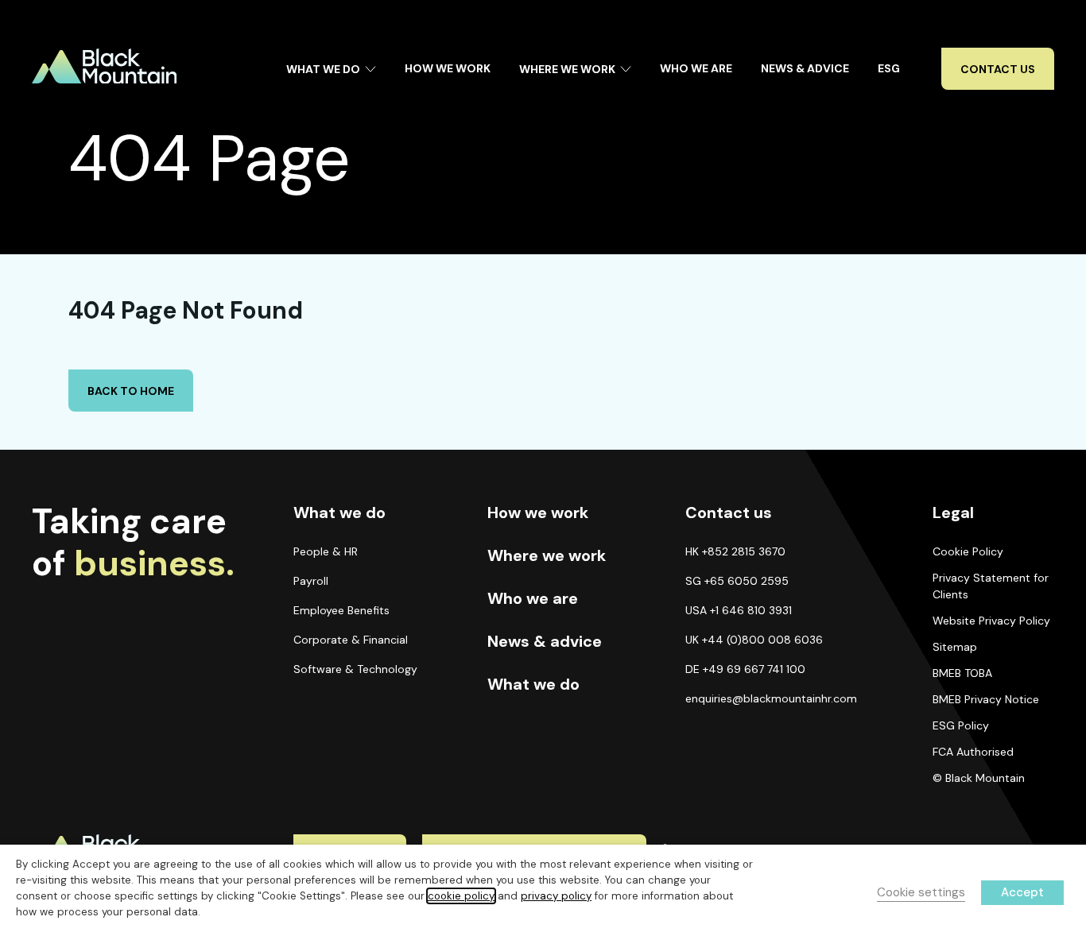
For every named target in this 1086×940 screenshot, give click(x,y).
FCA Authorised (973, 752)
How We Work (448, 68)
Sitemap (955, 647)
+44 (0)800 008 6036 (762, 639)
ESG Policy (961, 725)
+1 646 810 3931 (751, 610)
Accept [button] (1022, 892)
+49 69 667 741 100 (754, 669)
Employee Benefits (341, 610)
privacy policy (556, 896)
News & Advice (805, 68)
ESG (889, 68)
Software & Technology (355, 669)
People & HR (325, 551)
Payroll (310, 581)
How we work (537, 512)
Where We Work (567, 69)
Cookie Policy (968, 551)
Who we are (532, 598)
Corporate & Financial (350, 639)
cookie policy (461, 896)
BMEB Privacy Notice (986, 699)
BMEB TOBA (962, 673)
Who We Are (696, 68)
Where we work (546, 555)
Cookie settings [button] (921, 892)
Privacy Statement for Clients (991, 586)
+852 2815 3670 (743, 551)
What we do (533, 684)
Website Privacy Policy (991, 620)
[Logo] (104, 66)
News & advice (544, 641)
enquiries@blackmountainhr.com (771, 698)
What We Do (323, 69)
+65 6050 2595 (746, 581)
